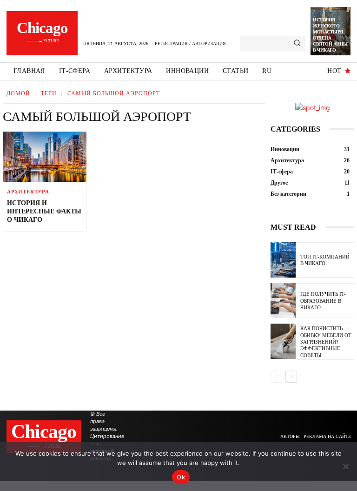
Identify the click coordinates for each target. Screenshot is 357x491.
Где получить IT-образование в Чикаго (323, 300)
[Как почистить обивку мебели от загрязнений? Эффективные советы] (283, 341)
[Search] (297, 43)
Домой (18, 93)
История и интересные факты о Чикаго (44, 211)
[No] (345, 466)
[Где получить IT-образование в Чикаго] (283, 300)
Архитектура (28, 191)
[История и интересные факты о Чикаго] (44, 157)
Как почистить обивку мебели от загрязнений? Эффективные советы (325, 341)
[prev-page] (276, 377)
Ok (181, 477)
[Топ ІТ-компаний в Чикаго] (283, 260)
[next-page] (291, 377)
